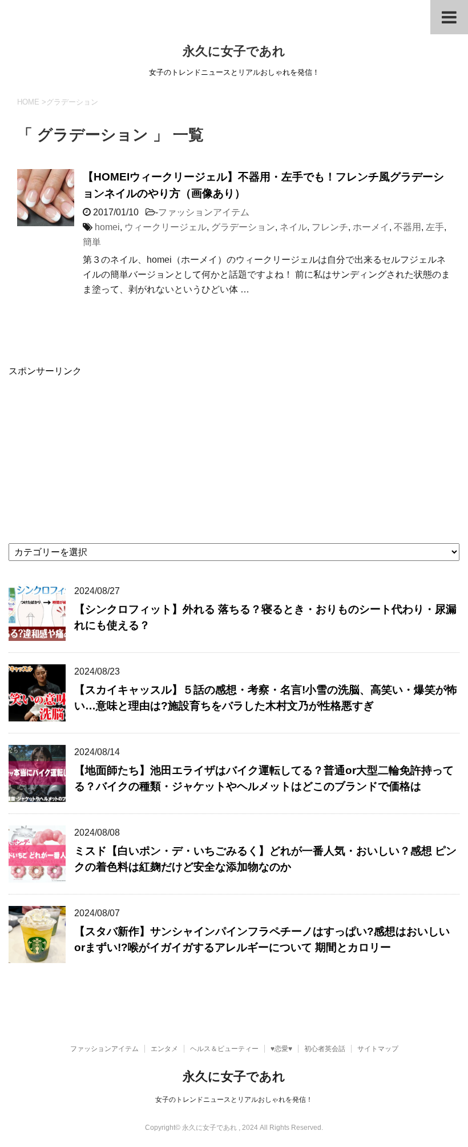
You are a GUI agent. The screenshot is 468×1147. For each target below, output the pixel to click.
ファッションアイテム (203, 212)
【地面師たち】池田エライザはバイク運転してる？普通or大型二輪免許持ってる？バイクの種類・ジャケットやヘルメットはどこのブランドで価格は (264, 778)
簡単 (92, 242)
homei (107, 227)
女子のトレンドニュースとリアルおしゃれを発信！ (234, 1100)
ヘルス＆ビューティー (224, 1049)
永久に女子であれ (234, 51)
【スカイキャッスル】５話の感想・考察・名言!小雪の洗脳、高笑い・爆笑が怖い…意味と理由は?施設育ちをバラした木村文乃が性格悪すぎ (265, 698)
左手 (435, 227)
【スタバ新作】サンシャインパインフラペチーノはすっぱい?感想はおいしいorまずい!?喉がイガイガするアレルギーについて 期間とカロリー (262, 939)
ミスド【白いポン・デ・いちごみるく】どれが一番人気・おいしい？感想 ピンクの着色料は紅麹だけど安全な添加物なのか (265, 859)
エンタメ (164, 1049)
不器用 (407, 227)
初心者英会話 (324, 1049)
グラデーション (243, 227)
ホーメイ (371, 227)
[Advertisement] (234, 458)
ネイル (293, 227)
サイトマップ (377, 1049)
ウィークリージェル (165, 227)
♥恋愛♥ (281, 1049)
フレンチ (330, 227)
